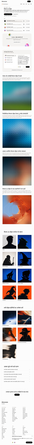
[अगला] (15, 67)
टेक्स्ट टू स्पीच (3, 408)
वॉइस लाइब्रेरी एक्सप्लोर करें (17, 42)
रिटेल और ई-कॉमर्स (14, 417)
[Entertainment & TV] (9, 335)
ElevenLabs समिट (25, 432)
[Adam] (9, 242)
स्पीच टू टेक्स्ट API (25, 414)
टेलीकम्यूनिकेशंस (14, 412)
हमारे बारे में (24, 427)
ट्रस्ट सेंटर (3, 437)
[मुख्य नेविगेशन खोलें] (32, 1)
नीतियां (23, 433)
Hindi (4, 403)
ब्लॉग (2, 427)
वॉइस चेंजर (3, 411)
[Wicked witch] (24, 259)
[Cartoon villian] (24, 276)
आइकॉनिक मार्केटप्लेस (4, 428)
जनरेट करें (27, 66)
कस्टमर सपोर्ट (13, 419)
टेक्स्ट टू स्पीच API (25, 413)
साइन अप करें (17, 394)
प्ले (24, 24)
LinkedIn (13, 428)
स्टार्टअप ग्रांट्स (3, 431)
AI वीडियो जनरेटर (4, 422)
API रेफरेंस (24, 408)
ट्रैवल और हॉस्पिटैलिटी (14, 418)
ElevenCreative (4, 407)
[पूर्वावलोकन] (15, 55)
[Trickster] (9, 293)
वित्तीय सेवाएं (13, 413)
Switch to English (29, 442)
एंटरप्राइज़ (3, 436)
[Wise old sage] (9, 259)
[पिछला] (14, 67)
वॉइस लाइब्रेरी (6, 7)
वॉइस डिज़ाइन (3, 418)
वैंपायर (9, 7)
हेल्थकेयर (13, 414)
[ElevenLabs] (4, 1)
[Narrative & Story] (9, 318)
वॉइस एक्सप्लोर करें (15, 14)
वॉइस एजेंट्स (13, 408)
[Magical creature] (9, 276)
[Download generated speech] (23, 67)
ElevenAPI (24, 407)
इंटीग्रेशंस (13, 411)
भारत (2, 438)
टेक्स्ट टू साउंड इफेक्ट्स (4, 412)
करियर (23, 428)
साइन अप (29, 1)
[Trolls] (24, 242)
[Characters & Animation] (24, 335)
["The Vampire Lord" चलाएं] (17, 24)
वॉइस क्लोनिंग (3, 413)
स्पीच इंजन (24, 411)
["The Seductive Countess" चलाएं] (17, 21)
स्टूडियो (2, 417)
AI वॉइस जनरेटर (4, 419)
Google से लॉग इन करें (9, 14)
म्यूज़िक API (24, 417)
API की (24, 418)
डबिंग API (24, 412)
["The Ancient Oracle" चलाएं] (17, 30)
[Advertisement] (9, 352)
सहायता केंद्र (3, 432)
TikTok (13, 433)
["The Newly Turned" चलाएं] (17, 27)
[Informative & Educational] (24, 318)
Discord (13, 432)
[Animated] (24, 293)
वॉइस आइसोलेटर (4, 414)
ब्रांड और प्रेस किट (25, 431)
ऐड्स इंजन (3, 423)
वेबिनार (2, 433)
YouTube (13, 431)
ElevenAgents (14, 407)
